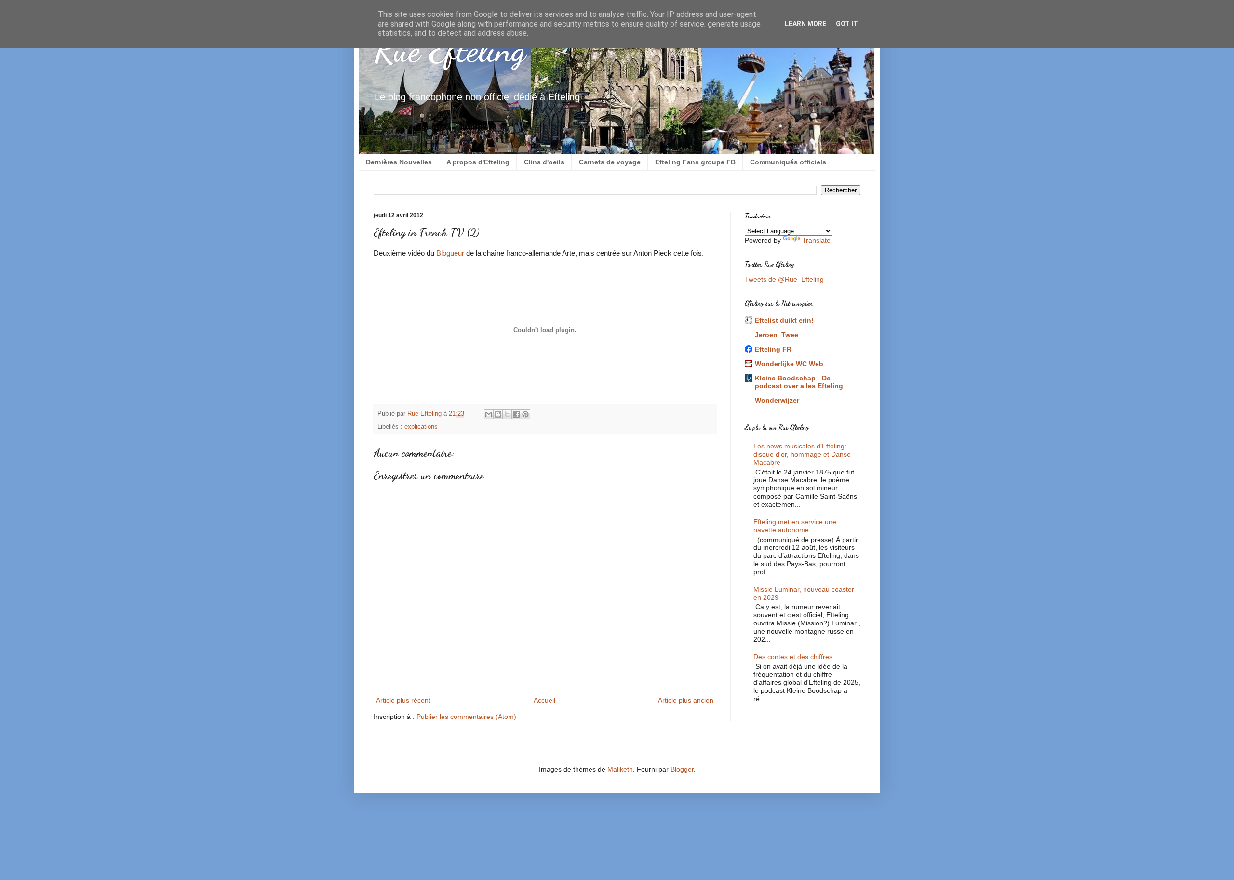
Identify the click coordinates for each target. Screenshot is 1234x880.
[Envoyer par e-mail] (489, 414)
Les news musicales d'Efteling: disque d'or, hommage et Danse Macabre (802, 454)
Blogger (682, 769)
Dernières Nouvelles (399, 162)
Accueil (544, 700)
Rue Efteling (449, 50)
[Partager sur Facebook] (516, 414)
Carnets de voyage (610, 162)
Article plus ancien (685, 700)
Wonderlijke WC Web (789, 363)
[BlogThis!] (498, 414)
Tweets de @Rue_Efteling (784, 279)
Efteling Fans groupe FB (695, 162)
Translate (816, 240)
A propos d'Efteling (478, 162)
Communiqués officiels (788, 162)
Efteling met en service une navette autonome (794, 526)
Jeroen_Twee (776, 334)
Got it (847, 23)
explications (421, 426)
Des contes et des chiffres (792, 657)
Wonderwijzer (777, 400)
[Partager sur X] (507, 414)
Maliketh (620, 769)
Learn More (805, 23)
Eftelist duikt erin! (784, 320)
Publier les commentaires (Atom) (466, 716)
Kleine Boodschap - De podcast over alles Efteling (799, 382)
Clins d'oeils (544, 162)
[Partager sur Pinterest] (525, 414)
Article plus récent (403, 700)
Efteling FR (773, 349)
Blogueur (450, 253)
